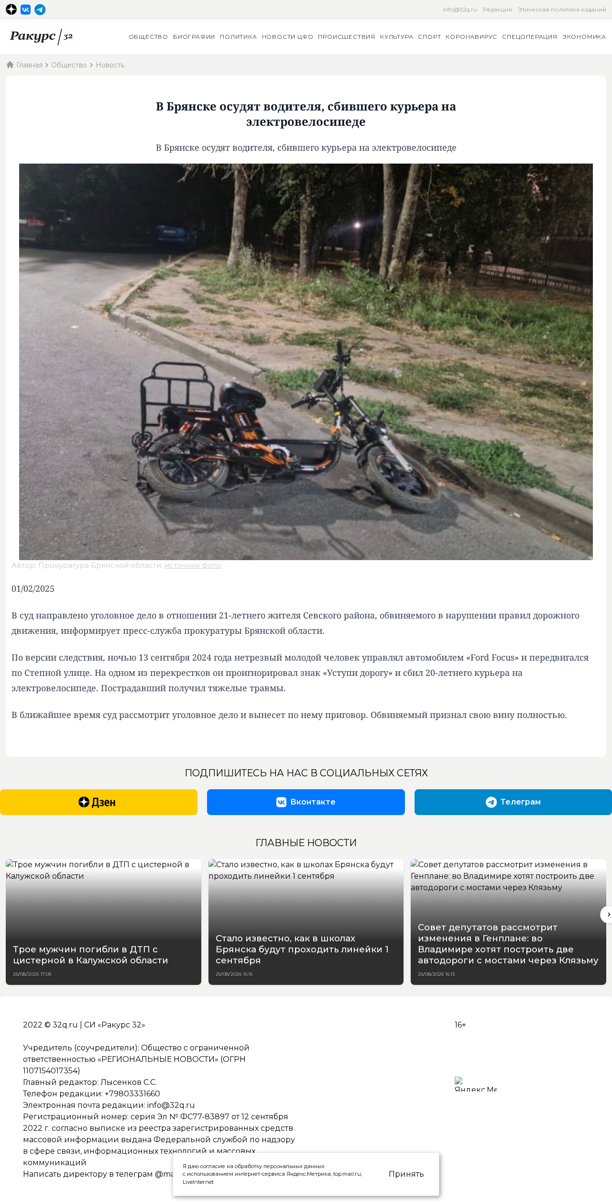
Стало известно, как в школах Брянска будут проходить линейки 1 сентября (302, 949)
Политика (238, 36)
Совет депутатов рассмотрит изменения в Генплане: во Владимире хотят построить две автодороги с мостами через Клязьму (508, 944)
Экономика (584, 36)
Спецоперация (529, 36)
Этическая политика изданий (562, 9)
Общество (148, 36)
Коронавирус (471, 36)
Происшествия (346, 36)
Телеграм (521, 801)
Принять (406, 1174)
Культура (396, 36)
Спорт (429, 36)
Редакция (497, 9)
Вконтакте (313, 801)
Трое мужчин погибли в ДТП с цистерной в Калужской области (90, 955)
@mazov (171, 1174)
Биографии (194, 36)
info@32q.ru (460, 9)
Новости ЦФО (288, 36)
